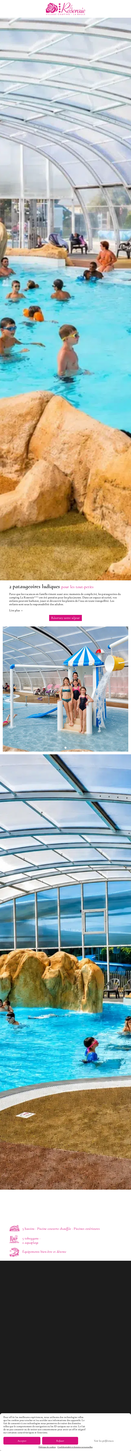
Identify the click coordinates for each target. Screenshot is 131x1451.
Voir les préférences (104, 1440)
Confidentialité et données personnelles (75, 1447)
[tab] (57, 748)
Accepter (22, 1440)
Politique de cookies (47, 1447)
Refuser (60, 1440)
